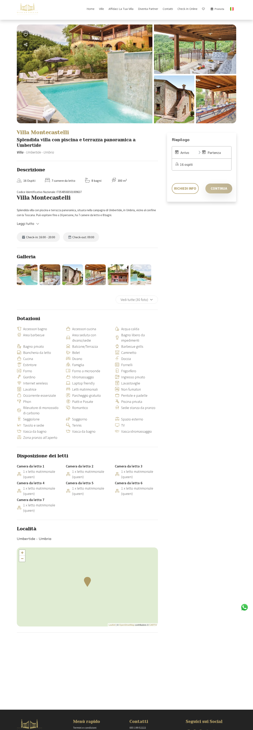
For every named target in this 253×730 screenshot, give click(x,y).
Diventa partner (148, 9)
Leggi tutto (25, 223)
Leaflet (112, 624)
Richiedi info (185, 188)
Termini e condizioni (84, 727)
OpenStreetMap (126, 624)
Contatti (168, 9)
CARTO (153, 624)
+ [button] (22, 552)
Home (90, 9)
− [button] (22, 558)
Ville (101, 9)
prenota (219, 9)
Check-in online (187, 9)
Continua (219, 188)
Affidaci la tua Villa (121, 9)
